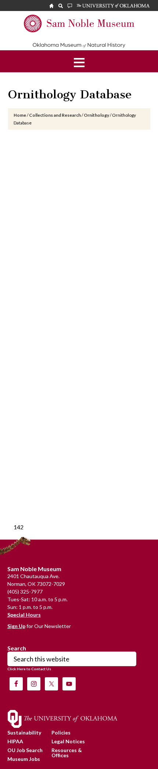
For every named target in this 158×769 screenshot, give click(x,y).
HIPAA (15, 741)
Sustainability (24, 732)
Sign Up (16, 626)
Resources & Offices (66, 752)
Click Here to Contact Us (29, 669)
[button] (79, 61)
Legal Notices (68, 741)
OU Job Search (25, 750)
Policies (61, 732)
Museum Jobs (23, 759)
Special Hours (24, 615)
